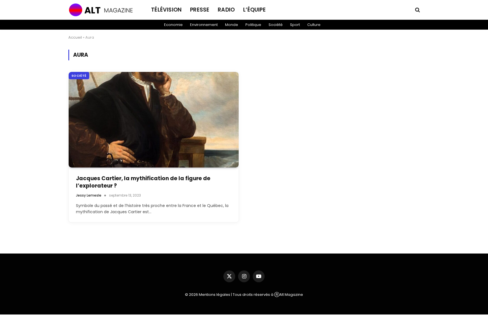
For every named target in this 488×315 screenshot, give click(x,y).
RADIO (226, 10)
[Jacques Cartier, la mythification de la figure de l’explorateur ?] (154, 120)
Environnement (204, 24)
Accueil (75, 37)
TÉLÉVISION (166, 10)
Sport (295, 24)
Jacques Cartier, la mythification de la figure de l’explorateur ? (143, 182)
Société (276, 24)
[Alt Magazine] (102, 10)
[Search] (417, 10)
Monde (231, 24)
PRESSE (199, 10)
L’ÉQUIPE (254, 10)
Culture (314, 24)
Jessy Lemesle (88, 195)
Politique (253, 24)
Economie (173, 24)
